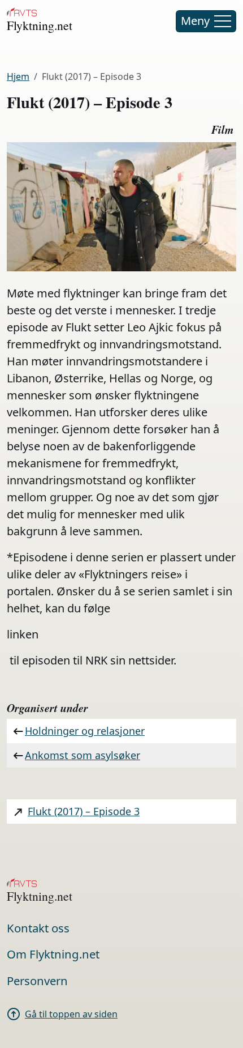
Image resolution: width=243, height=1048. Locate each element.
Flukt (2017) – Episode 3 (84, 811)
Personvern (37, 981)
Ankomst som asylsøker (82, 755)
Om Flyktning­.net (53, 954)
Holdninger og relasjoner (85, 731)
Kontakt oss (38, 928)
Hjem (18, 76)
